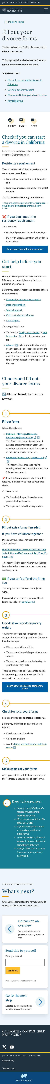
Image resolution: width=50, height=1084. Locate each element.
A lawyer (10, 345)
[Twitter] (4, 1047)
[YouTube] (12, 1047)
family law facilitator (29, 332)
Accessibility (8, 1060)
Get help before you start (20, 89)
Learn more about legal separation (25, 249)
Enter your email (13, 956)
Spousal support (14, 310)
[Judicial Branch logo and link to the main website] (25, 3)
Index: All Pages (16, 21)
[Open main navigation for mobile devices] (46, 10)
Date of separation (15, 304)
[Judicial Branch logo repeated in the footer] (25, 1055)
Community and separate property (23, 299)
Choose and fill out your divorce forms (27, 95)
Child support (13, 320)
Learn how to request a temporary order (25, 687)
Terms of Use (8, 1068)
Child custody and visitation (20, 315)
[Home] (22, 10)
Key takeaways (15, 100)
